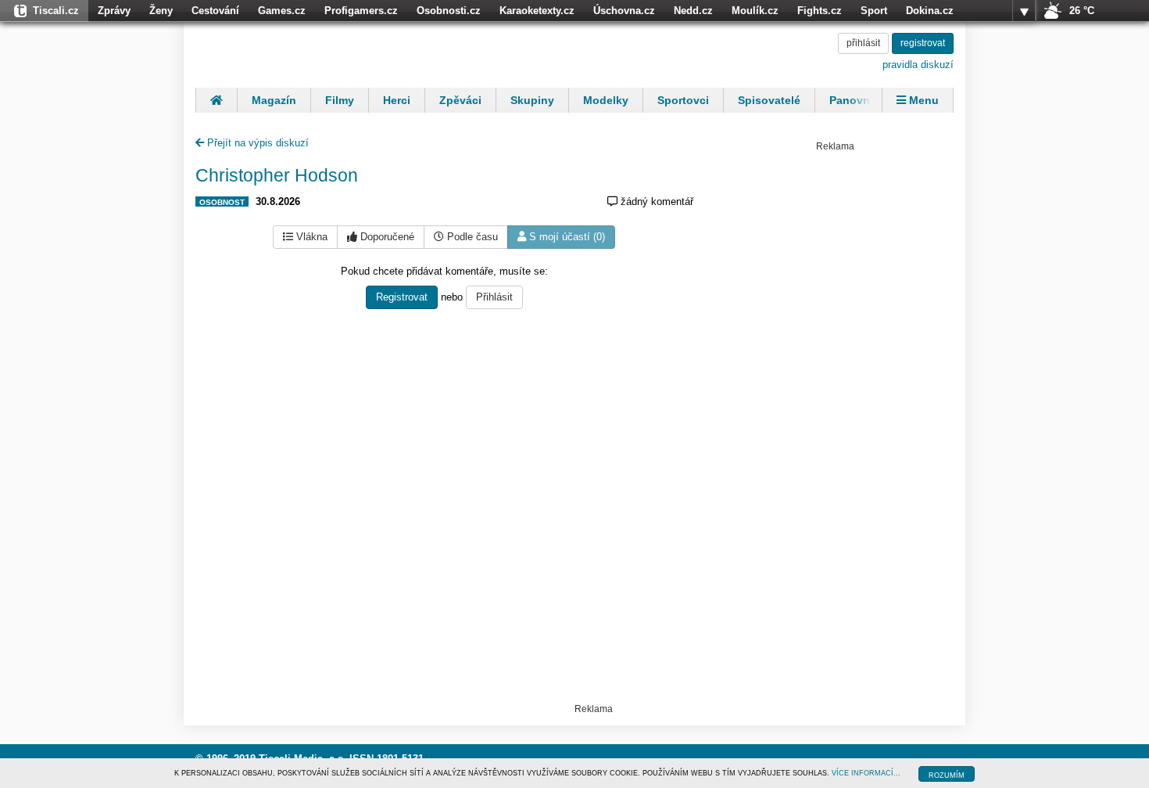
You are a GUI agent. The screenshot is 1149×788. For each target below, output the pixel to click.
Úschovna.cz (624, 10)
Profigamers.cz (361, 10)
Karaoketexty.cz (536, 10)
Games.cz (282, 10)
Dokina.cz (930, 10)
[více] (1024, 11)
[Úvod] (216, 100)
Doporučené (385, 237)
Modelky (605, 100)
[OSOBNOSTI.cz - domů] (297, 52)
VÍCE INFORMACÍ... (866, 773)
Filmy (339, 100)
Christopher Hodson (276, 175)
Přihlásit (494, 297)
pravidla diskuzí (918, 64)
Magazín (274, 100)
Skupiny (532, 100)
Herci (396, 100)
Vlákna (310, 237)
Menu (922, 100)
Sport (874, 10)
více (1024, 11)
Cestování (215, 10)
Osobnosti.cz (449, 10)
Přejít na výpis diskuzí (256, 143)
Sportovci (683, 100)
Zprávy (114, 10)
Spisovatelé (769, 100)
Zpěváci (460, 100)
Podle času (471, 237)
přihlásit (863, 43)
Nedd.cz (693, 10)
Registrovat (402, 297)
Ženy (161, 10)
